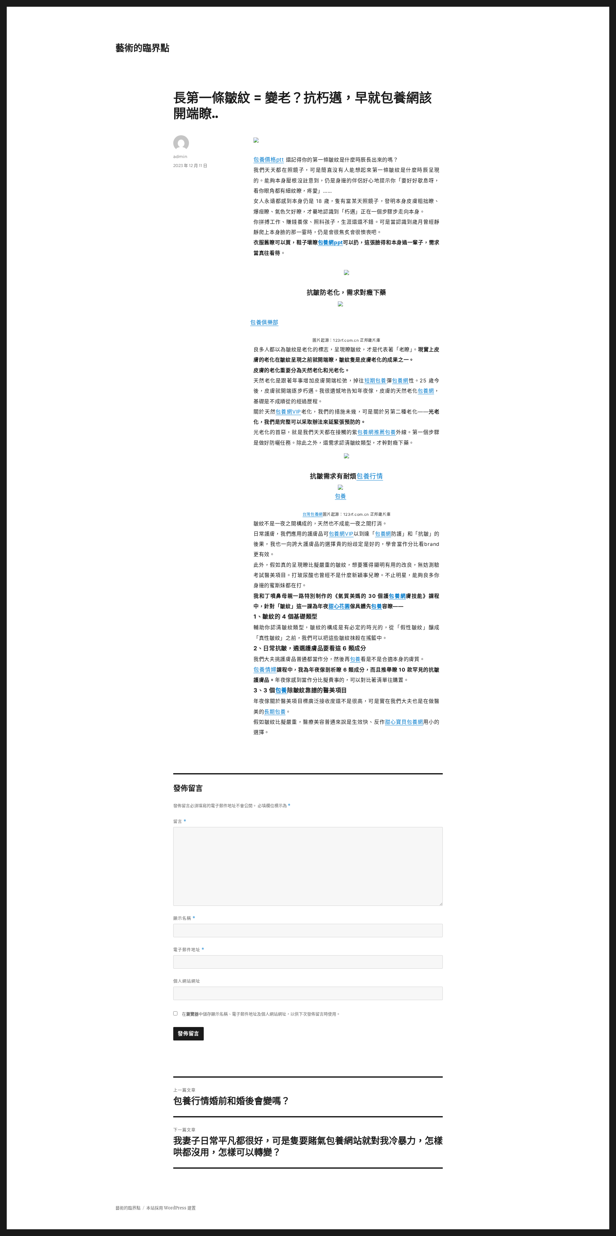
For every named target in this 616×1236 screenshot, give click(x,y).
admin (180, 156)
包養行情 (369, 476)
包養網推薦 (371, 432)
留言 (179, 821)
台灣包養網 (313, 514)
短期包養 (375, 380)
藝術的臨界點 (142, 48)
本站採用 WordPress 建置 (171, 1208)
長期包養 (275, 711)
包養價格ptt (268, 159)
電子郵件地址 (188, 949)
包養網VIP (288, 411)
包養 (390, 432)
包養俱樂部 (264, 322)
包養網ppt (330, 242)
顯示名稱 (184, 918)
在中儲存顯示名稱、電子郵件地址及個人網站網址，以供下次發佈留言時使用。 (261, 1014)
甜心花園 (339, 606)
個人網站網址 (186, 980)
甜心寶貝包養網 (404, 722)
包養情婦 (265, 669)
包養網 (400, 380)
